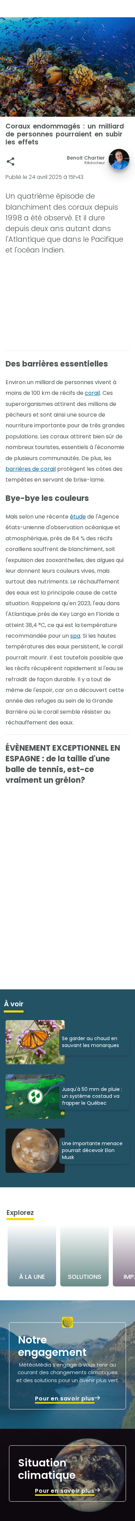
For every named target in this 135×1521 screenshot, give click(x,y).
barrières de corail (31, 469)
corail (92, 393)
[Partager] (11, 161)
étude (78, 517)
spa (75, 636)
